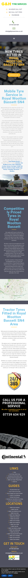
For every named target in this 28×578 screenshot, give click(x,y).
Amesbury (18, 163)
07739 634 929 (14, 25)
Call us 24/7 (14, 547)
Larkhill (18, 166)
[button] (14, 38)
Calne (13, 164)
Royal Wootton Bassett (14, 161)
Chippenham (18, 164)
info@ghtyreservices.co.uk (14, 31)
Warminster (16, 169)
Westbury (12, 171)
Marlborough (19, 168)
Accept (4, 575)
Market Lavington (11, 168)
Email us (14, 551)
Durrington (13, 166)
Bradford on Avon (7, 164)
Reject (10, 575)
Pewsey (5, 169)
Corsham (4, 166)
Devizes (9, 166)
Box (22, 163)
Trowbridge (10, 169)
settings (16, 573)
